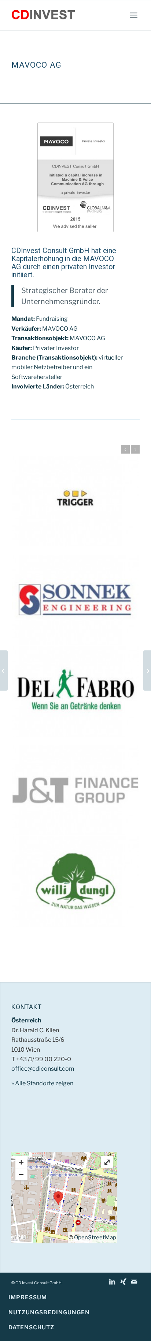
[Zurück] (125, 449)
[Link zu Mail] (134, 1281)
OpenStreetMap (95, 1237)
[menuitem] (134, 15)
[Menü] (134, 15)
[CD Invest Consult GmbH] (62, 15)
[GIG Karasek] (147, 670)
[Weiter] (135, 449)
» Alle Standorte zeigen (42, 1083)
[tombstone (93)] (75, 177)
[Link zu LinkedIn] (112, 1281)
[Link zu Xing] (123, 1281)
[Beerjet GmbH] (4, 670)
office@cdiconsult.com (42, 1068)
